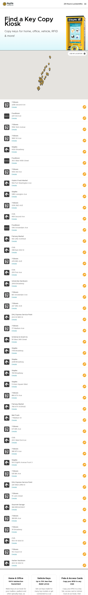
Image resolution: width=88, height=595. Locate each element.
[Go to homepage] (8, 4)
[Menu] (85, 4)
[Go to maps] (85, 105)
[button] (49, 70)
